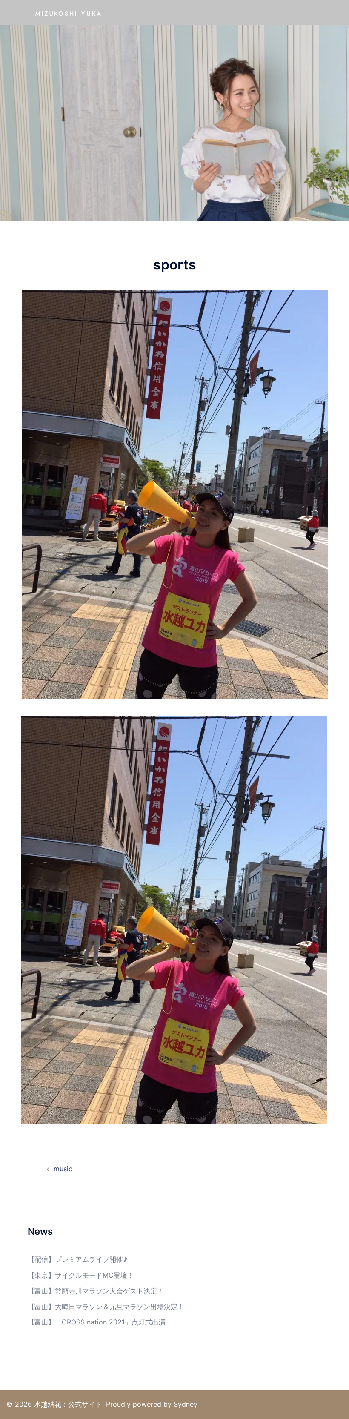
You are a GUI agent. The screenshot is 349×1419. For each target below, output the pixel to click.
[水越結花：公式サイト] (68, 12)
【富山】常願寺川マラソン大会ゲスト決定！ (96, 1291)
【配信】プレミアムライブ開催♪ (78, 1259)
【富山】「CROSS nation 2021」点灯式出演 (97, 1322)
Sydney (185, 1404)
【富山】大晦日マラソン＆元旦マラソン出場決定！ (106, 1306)
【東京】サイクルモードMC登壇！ (81, 1275)
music (63, 1168)
